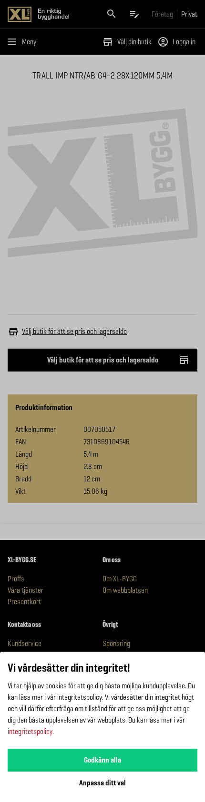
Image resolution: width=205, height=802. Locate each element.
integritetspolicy (30, 731)
